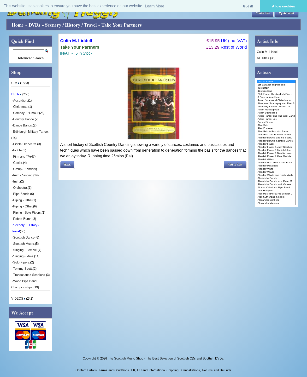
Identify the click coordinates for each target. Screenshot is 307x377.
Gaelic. (18, 163)
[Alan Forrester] (276, 128)
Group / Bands (23, 169)
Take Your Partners (121, 24)
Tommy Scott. (23, 268)
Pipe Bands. (21, 194)
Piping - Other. (23, 206)
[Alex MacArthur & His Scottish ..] (276, 193)
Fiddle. (18, 150)
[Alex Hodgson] (276, 190)
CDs (14, 83)
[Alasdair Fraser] (276, 144)
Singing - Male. (23, 256)
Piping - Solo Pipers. (27, 212)
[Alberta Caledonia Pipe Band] (276, 187)
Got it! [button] (248, 6)
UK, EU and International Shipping (154, 370)
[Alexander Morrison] (276, 203)
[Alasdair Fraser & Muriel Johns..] (276, 150)
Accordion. (20, 100)
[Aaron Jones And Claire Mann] (276, 100)
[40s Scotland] (276, 91)
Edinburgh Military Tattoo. (31, 131)
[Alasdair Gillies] (276, 159)
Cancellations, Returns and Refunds (205, 370)
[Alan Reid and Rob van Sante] (276, 134)
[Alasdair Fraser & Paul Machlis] (276, 156)
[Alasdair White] (276, 169)
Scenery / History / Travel (71, 24)
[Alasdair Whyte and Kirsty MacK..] (276, 175)
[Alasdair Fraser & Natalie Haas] (276, 153)
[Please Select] (276, 81)
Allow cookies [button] (283, 6)
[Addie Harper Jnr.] (276, 119)
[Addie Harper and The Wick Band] (276, 116)
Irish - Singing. (23, 175)
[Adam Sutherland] (276, 112)
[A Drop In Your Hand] (276, 97)
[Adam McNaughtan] (276, 109)
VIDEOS (17, 298)
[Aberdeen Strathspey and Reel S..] (276, 103)
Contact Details (86, 370)
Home (18, 24)
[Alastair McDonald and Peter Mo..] (276, 181)
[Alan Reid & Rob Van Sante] (276, 131)
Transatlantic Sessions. (29, 275)
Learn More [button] (154, 6)
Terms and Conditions (114, 370)
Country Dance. (24, 119)
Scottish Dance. (24, 237)
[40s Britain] (276, 88)
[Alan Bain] (276, 125)
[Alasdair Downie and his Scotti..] (276, 137)
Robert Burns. (22, 219)
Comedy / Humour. (26, 113)
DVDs (34, 24)
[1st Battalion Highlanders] (276, 84)
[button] (263, 13)
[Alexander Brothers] (276, 200)
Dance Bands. (23, 125)
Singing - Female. (25, 250)
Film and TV (21, 156)
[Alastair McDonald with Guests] (276, 184)
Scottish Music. (24, 244)
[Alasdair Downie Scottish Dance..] (276, 141)
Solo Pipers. (21, 262)
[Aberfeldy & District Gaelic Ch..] (276, 106)
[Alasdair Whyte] (276, 172)
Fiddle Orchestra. (25, 144)
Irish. (16, 181)
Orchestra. (20, 187)
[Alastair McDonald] (276, 178)
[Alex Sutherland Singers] (276, 197)
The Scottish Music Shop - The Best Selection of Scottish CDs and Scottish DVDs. (166, 358)
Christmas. (20, 107)
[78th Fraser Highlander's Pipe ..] (276, 94)
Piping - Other (22, 200)
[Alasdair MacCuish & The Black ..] (276, 162)
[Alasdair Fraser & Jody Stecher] (276, 147)
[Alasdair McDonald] (276, 165)
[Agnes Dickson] (276, 122)
